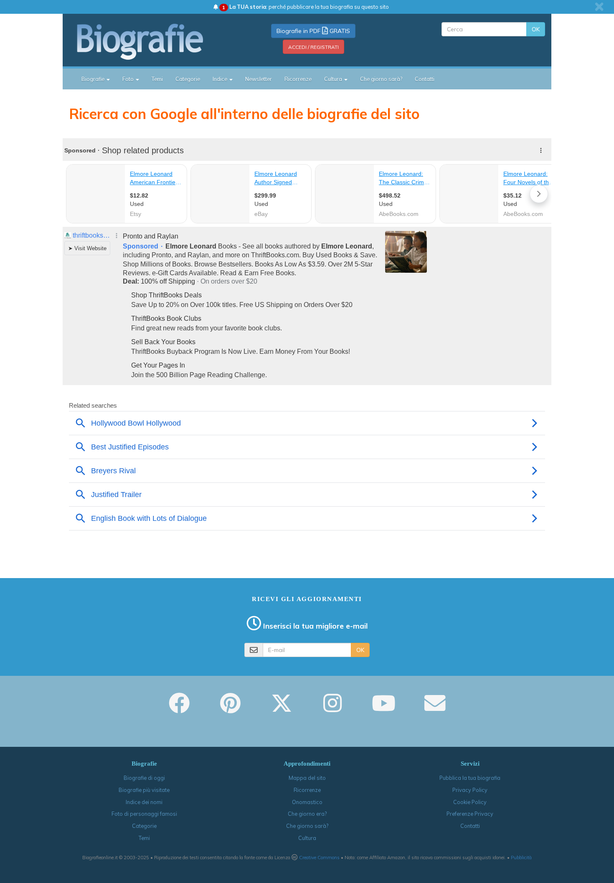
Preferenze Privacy (470, 813)
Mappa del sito (307, 777)
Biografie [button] (93, 79)
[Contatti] (434, 708)
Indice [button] (220, 79)
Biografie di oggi (144, 777)
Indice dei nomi (144, 802)
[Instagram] (332, 708)
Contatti (424, 79)
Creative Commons (319, 857)
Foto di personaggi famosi (144, 813)
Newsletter (258, 79)
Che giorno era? (307, 813)
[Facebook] (179, 708)
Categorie (187, 79)
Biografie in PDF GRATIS (313, 31)
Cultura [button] (333, 79)
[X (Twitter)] (281, 708)
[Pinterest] (230, 708)
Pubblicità (521, 857)
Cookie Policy (470, 802)
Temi (157, 79)
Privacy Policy (469, 790)
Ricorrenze (298, 79)
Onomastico (307, 802)
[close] (599, 6)
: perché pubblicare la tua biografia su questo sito (305, 6)
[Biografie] (150, 41)
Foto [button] (128, 79)
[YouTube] (384, 708)
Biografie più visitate (144, 790)
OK (536, 29)
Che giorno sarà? (381, 79)
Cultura (307, 838)
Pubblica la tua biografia (469, 777)
